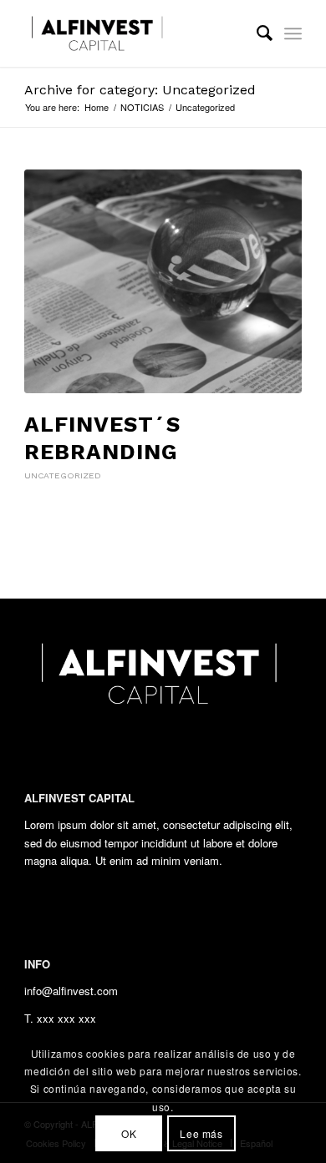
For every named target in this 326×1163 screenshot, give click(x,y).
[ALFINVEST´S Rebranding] (163, 281)
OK (128, 1133)
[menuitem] (256, 33)
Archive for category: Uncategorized (140, 90)
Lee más (201, 1133)
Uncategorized (62, 475)
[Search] (256, 33)
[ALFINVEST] (135, 33)
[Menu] (293, 33)
